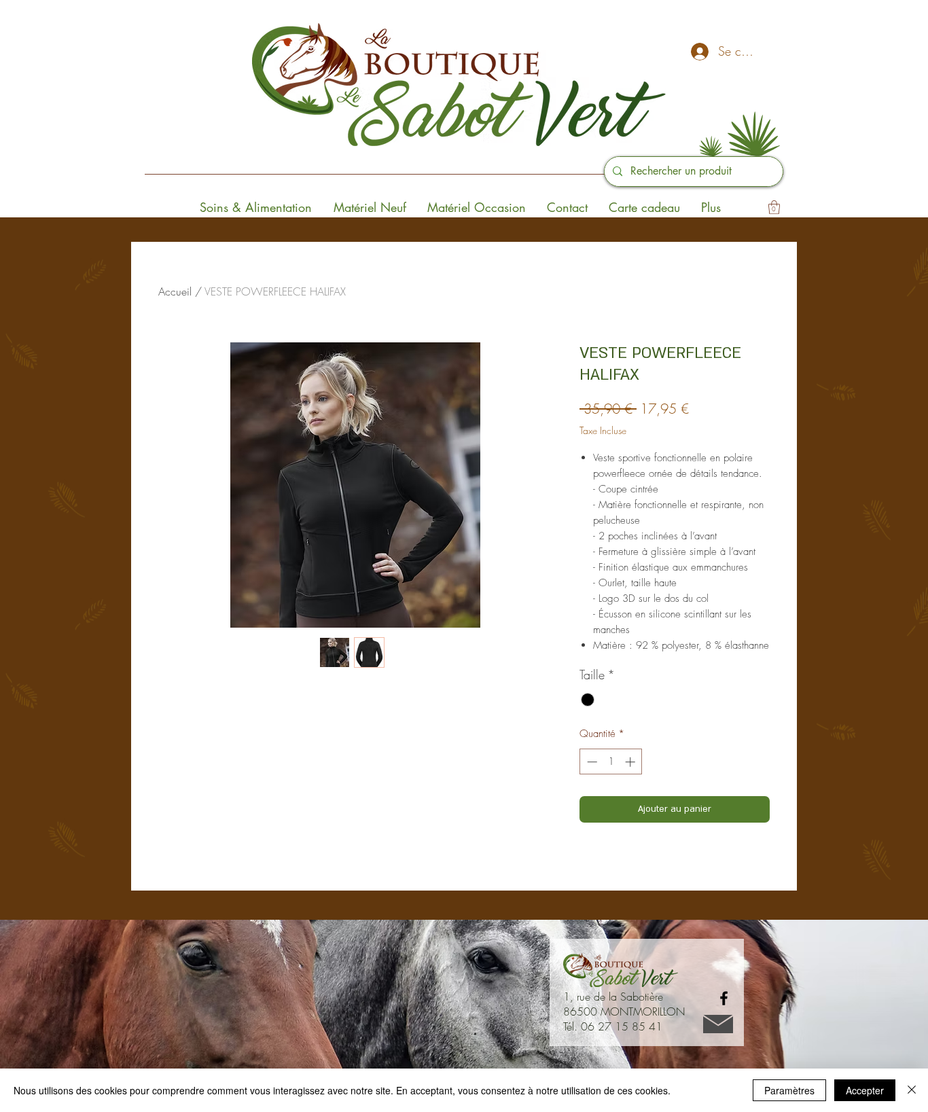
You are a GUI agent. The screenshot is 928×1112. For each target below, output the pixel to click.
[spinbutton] (611, 761)
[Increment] (631, 761)
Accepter (865, 1090)
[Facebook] (724, 998)
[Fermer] (912, 1090)
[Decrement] (591, 761)
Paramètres (789, 1090)
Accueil (175, 291)
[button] (774, 207)
